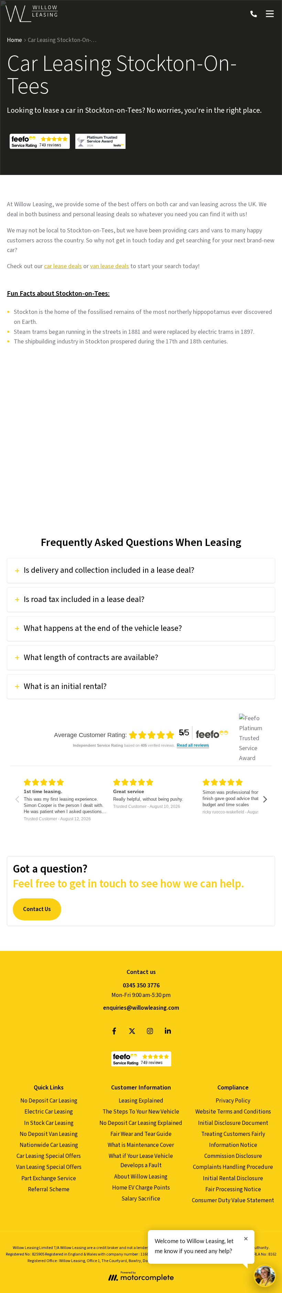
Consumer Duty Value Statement (233, 1200)
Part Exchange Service (48, 1178)
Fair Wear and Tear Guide (141, 1134)
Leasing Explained (141, 1101)
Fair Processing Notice (233, 1189)
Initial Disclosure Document (233, 1123)
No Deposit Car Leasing (48, 1101)
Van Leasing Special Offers (49, 1167)
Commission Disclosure (233, 1156)
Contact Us (37, 909)
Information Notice (233, 1145)
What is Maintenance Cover (141, 1145)
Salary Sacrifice (140, 1199)
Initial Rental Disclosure (233, 1178)
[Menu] (269, 14)
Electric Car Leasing (48, 1112)
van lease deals (109, 266)
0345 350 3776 (141, 985)
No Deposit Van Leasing (49, 1134)
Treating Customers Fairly (233, 1134)
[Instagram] (150, 1033)
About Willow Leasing (140, 1177)
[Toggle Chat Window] (264, 1275)
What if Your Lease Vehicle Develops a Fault (141, 1161)
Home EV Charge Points (141, 1188)
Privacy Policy (233, 1101)
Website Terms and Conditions (233, 1112)
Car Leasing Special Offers (49, 1156)
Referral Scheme (48, 1189)
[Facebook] (114, 1033)
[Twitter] (132, 1033)
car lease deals (63, 266)
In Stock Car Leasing (49, 1123)
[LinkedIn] (168, 1033)
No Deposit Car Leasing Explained (140, 1123)
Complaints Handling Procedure (233, 1167)
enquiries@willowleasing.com (141, 1008)
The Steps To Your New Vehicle (140, 1112)
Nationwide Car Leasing (49, 1145)
